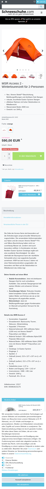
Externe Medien (11, 460)
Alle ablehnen (23, 475)
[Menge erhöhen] (9, 154)
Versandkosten (19, 169)
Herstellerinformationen (12, 217)
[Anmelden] (2, 2)
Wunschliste (8, 165)
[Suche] (41, 6)
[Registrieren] (6, 2)
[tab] (23, 210)
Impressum (32, 449)
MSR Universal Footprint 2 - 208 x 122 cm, (29, 186)
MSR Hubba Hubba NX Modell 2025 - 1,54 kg (30, 405)
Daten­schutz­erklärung (23, 454)
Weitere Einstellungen (10, 470)
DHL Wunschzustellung (14, 463)
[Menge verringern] (9, 158)
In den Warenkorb (27, 156)
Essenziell (9, 458)
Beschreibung (9, 211)
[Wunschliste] (34, 2)
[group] (10, 192)
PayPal (8, 465)
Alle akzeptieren (23, 484)
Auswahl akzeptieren (23, 480)
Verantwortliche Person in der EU (16, 224)
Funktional (9, 468)
